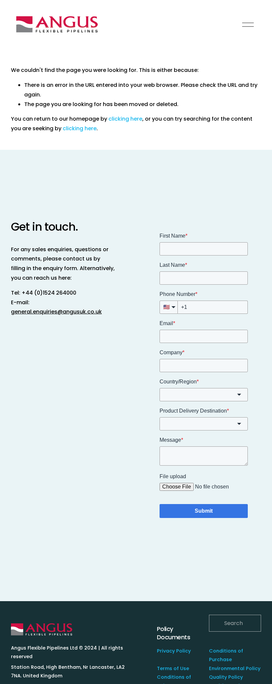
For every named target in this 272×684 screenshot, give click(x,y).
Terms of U (170, 668)
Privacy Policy (174, 651)
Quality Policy (226, 677)
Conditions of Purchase (226, 655)
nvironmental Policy (236, 668)
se (186, 668)
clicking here (125, 119)
